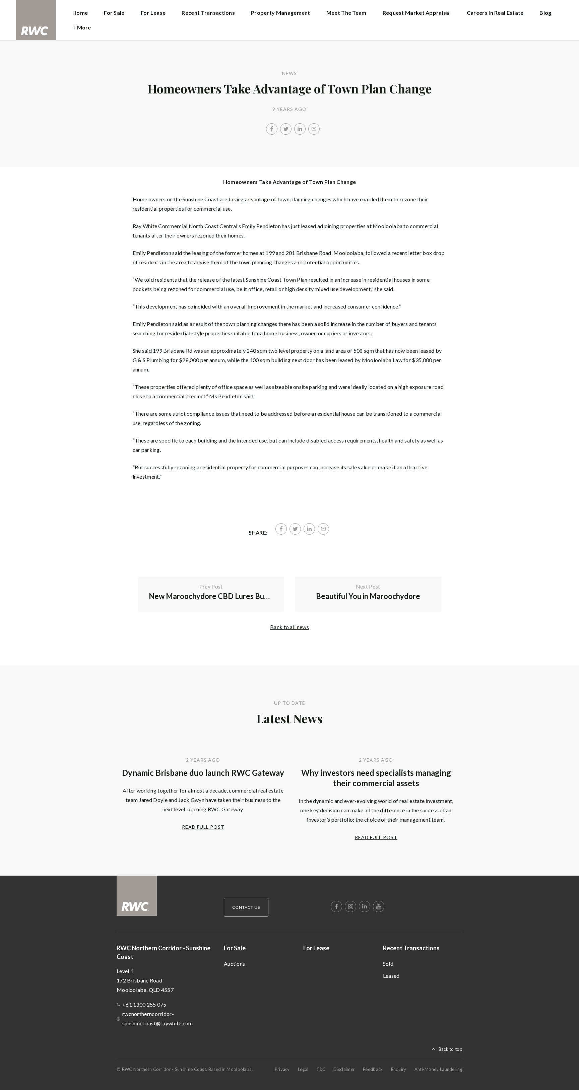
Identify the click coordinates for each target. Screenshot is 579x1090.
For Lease (153, 12)
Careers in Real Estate (495, 12)
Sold (388, 963)
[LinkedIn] (300, 129)
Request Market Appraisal (417, 12)
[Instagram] (350, 906)
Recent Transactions (411, 948)
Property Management (280, 12)
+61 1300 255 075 (144, 1004)
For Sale (235, 948)
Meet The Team (346, 12)
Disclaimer (344, 1069)
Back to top (450, 1049)
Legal (303, 1069)
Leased (391, 975)
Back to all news (289, 627)
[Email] (314, 129)
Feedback (373, 1069)
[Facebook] (271, 129)
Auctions (234, 963)
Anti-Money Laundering (438, 1069)
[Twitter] (286, 129)
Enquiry (398, 1069)
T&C (320, 1069)
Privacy (282, 1069)
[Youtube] (378, 906)
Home (80, 12)
